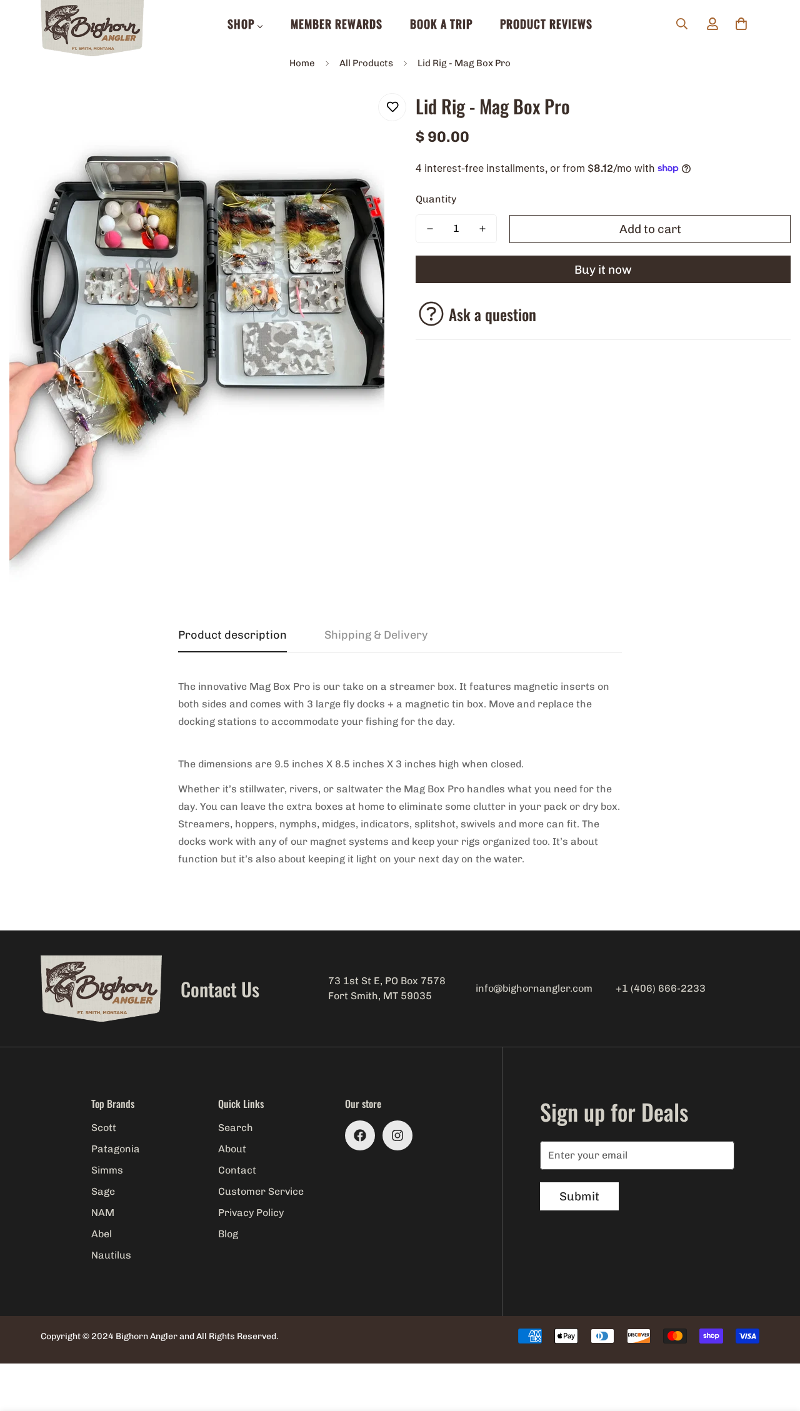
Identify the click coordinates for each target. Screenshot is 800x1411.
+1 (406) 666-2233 (661, 988)
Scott (103, 1128)
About (232, 1149)
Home (302, 63)
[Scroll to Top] (775, 1343)
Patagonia (115, 1149)
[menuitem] (245, 23)
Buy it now (603, 269)
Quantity (436, 199)
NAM (102, 1213)
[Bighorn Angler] (92, 29)
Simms (107, 1170)
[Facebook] (360, 1135)
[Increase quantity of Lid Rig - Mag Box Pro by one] (482, 228)
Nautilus (111, 1255)
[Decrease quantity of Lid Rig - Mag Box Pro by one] (430, 228)
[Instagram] (397, 1135)
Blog (228, 1234)
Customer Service (261, 1191)
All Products (366, 63)
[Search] (682, 23)
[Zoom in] (358, 116)
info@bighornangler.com (534, 988)
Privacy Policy (251, 1213)
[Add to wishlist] (392, 107)
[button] (741, 23)
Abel (101, 1234)
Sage (103, 1191)
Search (235, 1128)
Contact (237, 1170)
